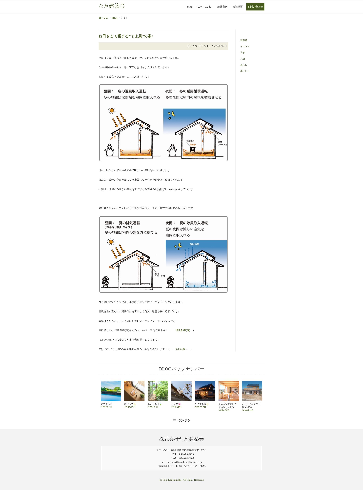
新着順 (243, 40)
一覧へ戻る (183, 420)
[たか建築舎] (112, 5)
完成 (242, 59)
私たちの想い (204, 6)
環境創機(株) (183, 330)
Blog (189, 6)
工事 (242, 52)
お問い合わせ (255, 6)
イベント (244, 46)
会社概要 (238, 6)
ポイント (244, 71)
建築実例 (222, 6)
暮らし (243, 65)
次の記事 (180, 349)
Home (104, 17)
